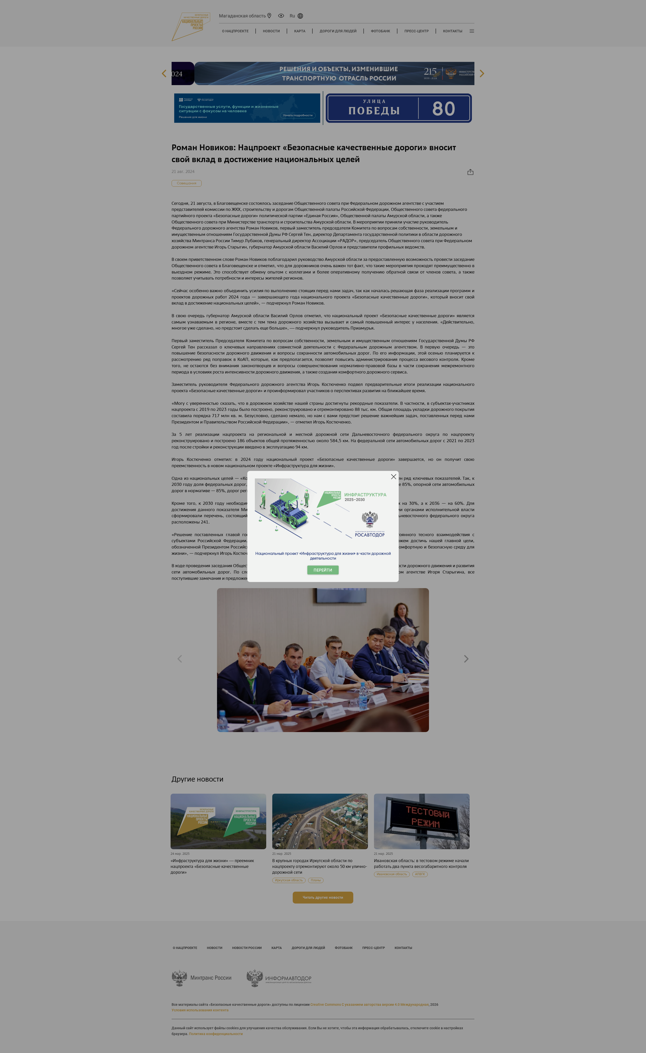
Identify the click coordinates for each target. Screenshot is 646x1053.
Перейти (323, 570)
